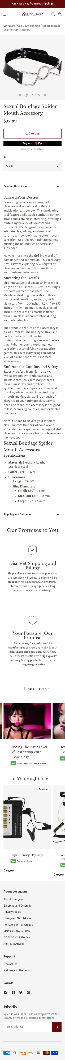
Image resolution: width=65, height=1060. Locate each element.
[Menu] (5, 14)
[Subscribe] (57, 1027)
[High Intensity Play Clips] (27, 817)
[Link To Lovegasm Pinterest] (28, 992)
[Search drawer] (53, 14)
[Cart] (59, 14)
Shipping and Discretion (17, 514)
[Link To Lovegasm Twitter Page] (21, 992)
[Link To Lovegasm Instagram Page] (5, 992)
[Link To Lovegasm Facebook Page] (13, 992)
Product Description (15, 186)
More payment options (32, 149)
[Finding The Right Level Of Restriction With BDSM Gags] (27, 737)
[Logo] (32, 14)
